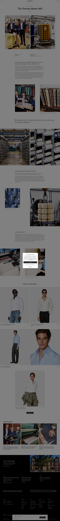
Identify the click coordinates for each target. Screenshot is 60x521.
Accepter (30, 262)
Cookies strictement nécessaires (30, 264)
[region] (30, 260)
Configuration (30, 266)
